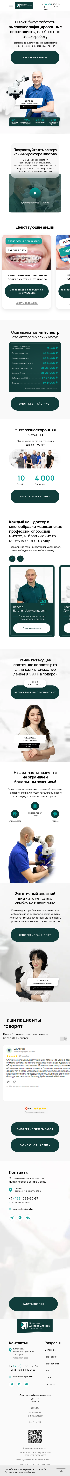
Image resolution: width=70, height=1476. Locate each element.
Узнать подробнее (27, 302)
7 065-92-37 (24, 1198)
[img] (35, 193)
